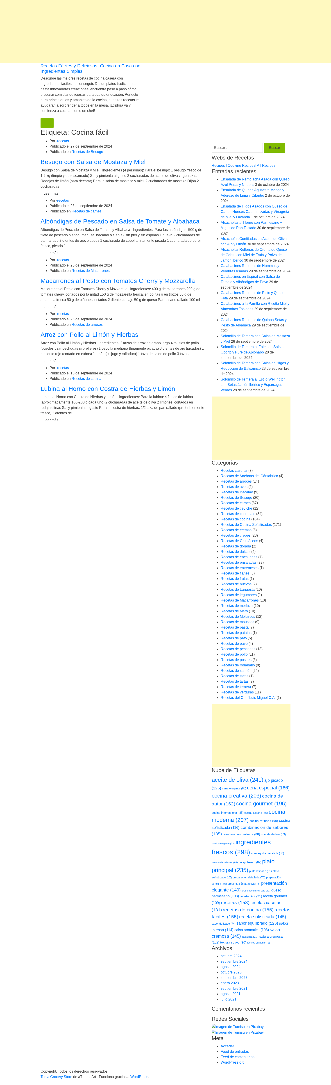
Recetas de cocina (86, 379)
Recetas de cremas (236, 530)
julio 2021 (228, 999)
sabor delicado (224, 923)
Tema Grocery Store (56, 1077)
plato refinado (260, 871)
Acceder (227, 1046)
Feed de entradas (235, 1051)
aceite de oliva (237, 779)
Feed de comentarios (237, 1057)
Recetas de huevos (236, 584)
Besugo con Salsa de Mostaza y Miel (93, 161)
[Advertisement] (135, 31)
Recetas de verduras (237, 692)
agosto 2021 (230, 994)
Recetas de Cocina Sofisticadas (246, 525)
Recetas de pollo (234, 654)
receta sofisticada (262, 916)
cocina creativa (236, 796)
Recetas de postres (236, 660)
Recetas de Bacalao (237, 492)
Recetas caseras (234, 470)
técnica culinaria (258, 942)
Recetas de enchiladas (239, 557)
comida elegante (223, 843)
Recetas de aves (234, 487)
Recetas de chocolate (238, 514)
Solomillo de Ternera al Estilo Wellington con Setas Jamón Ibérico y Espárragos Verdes (253, 384)
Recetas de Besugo (87, 152)
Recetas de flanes (235, 573)
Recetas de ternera (236, 687)
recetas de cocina (248, 909)
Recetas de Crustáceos (239, 541)
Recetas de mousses (237, 622)
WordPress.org (233, 1062)
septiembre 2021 (234, 988)
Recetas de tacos (234, 676)
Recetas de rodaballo (238, 665)
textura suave (233, 942)
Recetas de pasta (235, 627)
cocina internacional (227, 812)
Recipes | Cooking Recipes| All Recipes (243, 165)
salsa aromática (251, 930)
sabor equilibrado (257, 923)
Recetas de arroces (87, 324)
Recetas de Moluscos (238, 616)
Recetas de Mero (234, 611)
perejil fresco (250, 862)
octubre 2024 (231, 956)
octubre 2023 (231, 972)
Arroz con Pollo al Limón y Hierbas (89, 334)
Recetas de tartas (235, 681)
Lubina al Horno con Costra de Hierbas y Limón (108, 388)
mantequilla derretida (267, 853)
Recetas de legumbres (239, 595)
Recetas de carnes (87, 211)
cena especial (268, 788)
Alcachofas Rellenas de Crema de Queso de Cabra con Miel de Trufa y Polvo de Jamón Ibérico (254, 255)
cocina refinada (263, 821)
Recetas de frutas (235, 579)
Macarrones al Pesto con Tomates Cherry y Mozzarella (118, 280)
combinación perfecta (241, 834)
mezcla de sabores (225, 862)
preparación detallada (249, 877)
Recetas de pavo (234, 643)
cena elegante (234, 788)
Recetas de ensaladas (238, 562)
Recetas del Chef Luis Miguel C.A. (248, 698)
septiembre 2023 (234, 978)
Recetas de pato (234, 638)
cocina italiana (256, 812)
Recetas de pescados (238, 649)
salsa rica (250, 936)
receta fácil (251, 896)
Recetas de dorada (236, 546)
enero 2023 (230, 983)
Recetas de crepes (236, 535)
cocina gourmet (261, 804)
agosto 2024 (230, 967)
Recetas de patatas (236, 633)
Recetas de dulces (235, 552)
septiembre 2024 (234, 961)
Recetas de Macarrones (91, 271)
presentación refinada (256, 890)
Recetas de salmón (236, 670)
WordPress (139, 1077)
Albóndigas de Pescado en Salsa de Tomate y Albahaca (120, 221)
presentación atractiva (244, 883)
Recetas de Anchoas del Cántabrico (249, 476)
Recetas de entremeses (239, 568)
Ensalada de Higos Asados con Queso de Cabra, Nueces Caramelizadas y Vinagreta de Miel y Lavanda (255, 211)
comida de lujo (273, 834)
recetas (63, 141)
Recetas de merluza (237, 606)
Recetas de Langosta (238, 589)
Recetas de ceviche (236, 508)
